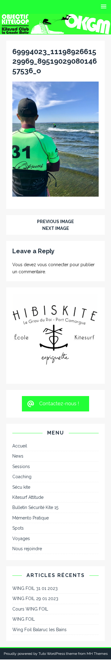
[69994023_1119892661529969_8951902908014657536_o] (55, 192)
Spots (18, 493)
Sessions (21, 432)
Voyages (21, 504)
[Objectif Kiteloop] (55, 30)
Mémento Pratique (30, 483)
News (17, 421)
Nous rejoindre (27, 514)
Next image (55, 228)
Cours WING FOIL (30, 574)
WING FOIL (23, 585)
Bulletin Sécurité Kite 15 (35, 473)
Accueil (19, 411)
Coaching (21, 442)
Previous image (55, 221)
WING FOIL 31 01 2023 (35, 553)
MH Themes (97, 619)
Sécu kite (21, 452)
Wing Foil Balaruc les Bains (39, 595)
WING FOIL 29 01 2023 (35, 564)
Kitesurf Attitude (27, 462)
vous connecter (52, 264)
